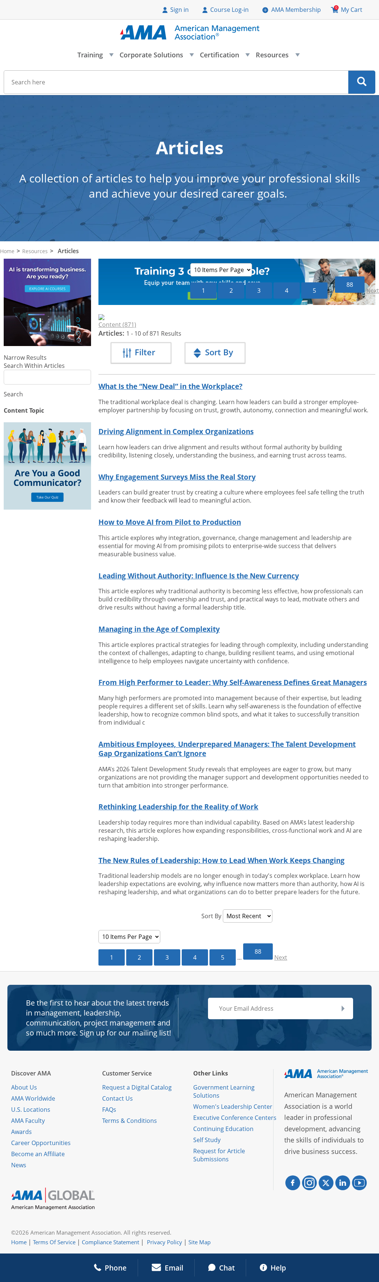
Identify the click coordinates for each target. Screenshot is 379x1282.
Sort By (211, 916)
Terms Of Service (54, 1242)
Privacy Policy (164, 1242)
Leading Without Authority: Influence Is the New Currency (198, 575)
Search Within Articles (34, 366)
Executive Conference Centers (234, 1118)
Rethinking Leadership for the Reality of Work (178, 806)
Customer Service (127, 1073)
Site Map (199, 1242)
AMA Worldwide (33, 1098)
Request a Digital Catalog (137, 1087)
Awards (21, 1132)
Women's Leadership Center (232, 1107)
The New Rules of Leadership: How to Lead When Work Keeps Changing (221, 860)
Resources (277, 57)
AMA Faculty (28, 1121)
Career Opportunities (41, 1143)
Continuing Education (223, 1129)
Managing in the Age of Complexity (159, 629)
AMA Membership (296, 10)
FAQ (107, 1109)
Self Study (207, 1140)
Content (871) (117, 324)
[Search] (361, 82)
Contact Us (117, 1098)
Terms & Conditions (129, 1121)
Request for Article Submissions (219, 1155)
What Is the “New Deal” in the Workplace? (170, 386)
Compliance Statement (110, 1242)
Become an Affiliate (38, 1154)
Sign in (179, 10)
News (18, 1165)
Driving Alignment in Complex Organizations (176, 431)
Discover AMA (31, 1073)
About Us (24, 1087)
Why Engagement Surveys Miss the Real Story (177, 476)
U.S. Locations (30, 1109)
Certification (224, 57)
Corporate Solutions (156, 57)
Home (7, 251)
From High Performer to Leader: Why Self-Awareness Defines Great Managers (232, 682)
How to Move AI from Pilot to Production (169, 522)
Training (95, 57)
